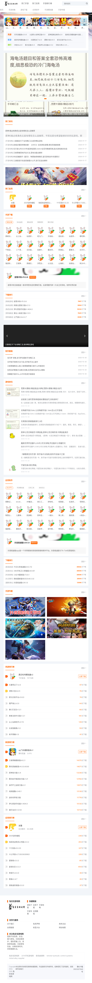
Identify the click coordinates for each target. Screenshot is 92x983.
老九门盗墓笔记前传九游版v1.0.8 (41, 236)
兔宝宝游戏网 (14, 956)
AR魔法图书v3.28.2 (31, 502)
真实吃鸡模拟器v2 (26, 675)
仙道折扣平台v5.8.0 (31, 236)
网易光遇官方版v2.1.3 (77, 28)
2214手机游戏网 (27, 956)
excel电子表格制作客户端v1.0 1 (20, 502)
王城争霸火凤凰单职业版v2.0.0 (20, 263)
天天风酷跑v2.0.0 (20, 34)
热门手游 (25, 3)
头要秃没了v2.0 (36, 40)
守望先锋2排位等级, (29, 465)
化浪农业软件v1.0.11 (73, 502)
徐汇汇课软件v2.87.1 (41, 502)
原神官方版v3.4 (29, 28)
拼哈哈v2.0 (52, 502)
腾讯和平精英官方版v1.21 (36, 28)
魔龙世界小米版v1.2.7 (52, 250)
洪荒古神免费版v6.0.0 (41, 263)
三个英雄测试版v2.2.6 (20, 250)
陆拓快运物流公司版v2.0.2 (46, 203)
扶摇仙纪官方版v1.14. (73, 263)
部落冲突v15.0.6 (21, 277)
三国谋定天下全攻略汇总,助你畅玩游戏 (27, 141)
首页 (1, 10)
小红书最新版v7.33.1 (21, 575)
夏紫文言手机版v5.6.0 (73, 250)
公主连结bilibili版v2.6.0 (52, 263)
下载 (13, 206)
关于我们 (10, 924)
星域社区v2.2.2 (14, 867)
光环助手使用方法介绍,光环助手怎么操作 (22, 362)
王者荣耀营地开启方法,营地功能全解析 (27, 153)
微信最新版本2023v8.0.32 (24, 579)
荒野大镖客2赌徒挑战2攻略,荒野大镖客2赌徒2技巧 (41, 388)
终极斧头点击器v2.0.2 (45, 45)
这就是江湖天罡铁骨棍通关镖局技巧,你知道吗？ (40, 399)
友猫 (12, 203)
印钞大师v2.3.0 (61, 45)
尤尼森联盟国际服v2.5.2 (31, 250)
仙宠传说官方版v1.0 (73, 236)
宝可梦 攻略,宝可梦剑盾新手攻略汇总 (21, 358)
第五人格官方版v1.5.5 (22, 313)
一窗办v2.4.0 (52, 515)
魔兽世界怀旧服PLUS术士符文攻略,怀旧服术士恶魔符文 (43, 443)
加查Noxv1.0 (41, 250)
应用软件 (36, 10)
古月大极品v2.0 (84, 250)
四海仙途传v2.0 (62, 250)
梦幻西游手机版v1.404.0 (63, 28)
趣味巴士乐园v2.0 (20, 529)
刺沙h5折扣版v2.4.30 (84, 263)
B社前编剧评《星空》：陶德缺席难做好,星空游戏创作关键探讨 (36, 157)
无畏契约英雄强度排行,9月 (31, 421)
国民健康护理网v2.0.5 (73, 515)
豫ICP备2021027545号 (78, 969)
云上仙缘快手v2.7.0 (20, 236)
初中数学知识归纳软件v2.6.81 (52, 529)
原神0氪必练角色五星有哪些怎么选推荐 (20, 131)
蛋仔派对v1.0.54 (70, 28)
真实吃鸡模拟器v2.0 (21, 40)
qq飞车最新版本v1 (26, 750)
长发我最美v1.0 (15, 728)
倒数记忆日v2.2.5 (9, 502)
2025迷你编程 (29, 203)
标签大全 (36, 927)
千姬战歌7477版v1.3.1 (9, 250)
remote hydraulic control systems (60, 956)
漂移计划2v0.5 (49, 40)
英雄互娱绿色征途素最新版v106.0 (31, 263)
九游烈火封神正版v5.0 (37, 34)
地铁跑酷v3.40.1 (50, 28)
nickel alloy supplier (16, 958)
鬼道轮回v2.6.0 (9, 263)
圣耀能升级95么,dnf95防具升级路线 (21, 374)
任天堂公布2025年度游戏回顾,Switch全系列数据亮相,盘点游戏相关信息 (40, 149)
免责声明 (36, 924)
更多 (83, 190)
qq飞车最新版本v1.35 (8, 28)
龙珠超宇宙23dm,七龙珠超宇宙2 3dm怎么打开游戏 (41, 410)
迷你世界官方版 (57, 28)
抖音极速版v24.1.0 (22, 543)
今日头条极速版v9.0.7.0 (23, 567)
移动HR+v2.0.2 (73, 529)
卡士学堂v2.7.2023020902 (79, 203)
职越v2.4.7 (13, 879)
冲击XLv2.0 (18, 45)
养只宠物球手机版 (84, 28)
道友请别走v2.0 (62, 236)
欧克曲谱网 (40, 956)
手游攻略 (12, 10)
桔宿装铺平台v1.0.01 (62, 502)
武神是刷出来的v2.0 (55, 34)
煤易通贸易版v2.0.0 (16, 885)
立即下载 (82, 676)
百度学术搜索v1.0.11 (41, 529)
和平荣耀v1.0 (14, 734)
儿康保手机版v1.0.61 (20, 515)
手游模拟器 (49, 10)
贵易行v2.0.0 (14, 873)
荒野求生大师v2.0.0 (77, 45)
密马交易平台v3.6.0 (64, 40)
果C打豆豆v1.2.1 (15, 710)
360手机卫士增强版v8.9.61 (24, 571)
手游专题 (61, 10)
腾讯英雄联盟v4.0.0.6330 (22, 28)
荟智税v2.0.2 (14, 860)
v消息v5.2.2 (84, 515)
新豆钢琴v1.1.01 (31, 529)
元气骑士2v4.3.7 (20, 317)
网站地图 (62, 927)
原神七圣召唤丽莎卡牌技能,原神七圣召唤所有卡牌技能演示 (44, 432)
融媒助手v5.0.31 (84, 529)
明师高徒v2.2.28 (62, 529)
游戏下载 (24, 10)
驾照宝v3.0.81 (84, 502)
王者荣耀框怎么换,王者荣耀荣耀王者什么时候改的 (26, 366)
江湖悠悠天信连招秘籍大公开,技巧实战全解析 (30, 161)
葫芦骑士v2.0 (78, 40)
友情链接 (10, 927)
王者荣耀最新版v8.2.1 (15, 28)
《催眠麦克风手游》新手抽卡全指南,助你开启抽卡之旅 (43, 454)
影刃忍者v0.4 (30, 45)
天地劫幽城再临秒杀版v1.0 (52, 236)
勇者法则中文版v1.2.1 (9, 236)
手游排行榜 (47, 3)
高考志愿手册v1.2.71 (41, 515)
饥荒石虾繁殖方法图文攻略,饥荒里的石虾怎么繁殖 (26, 370)
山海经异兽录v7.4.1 (62, 263)
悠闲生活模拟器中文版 (73, 34)
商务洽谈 (62, 924)
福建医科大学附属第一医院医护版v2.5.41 (9, 529)
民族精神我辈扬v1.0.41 (31, 515)
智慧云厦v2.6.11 (9, 515)
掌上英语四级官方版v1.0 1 (62, 515)
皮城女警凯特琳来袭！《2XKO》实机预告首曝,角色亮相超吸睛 (36, 145)
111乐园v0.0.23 (63, 203)
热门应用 (35, 3)
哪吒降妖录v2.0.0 (84, 236)
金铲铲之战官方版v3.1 (43, 28)
